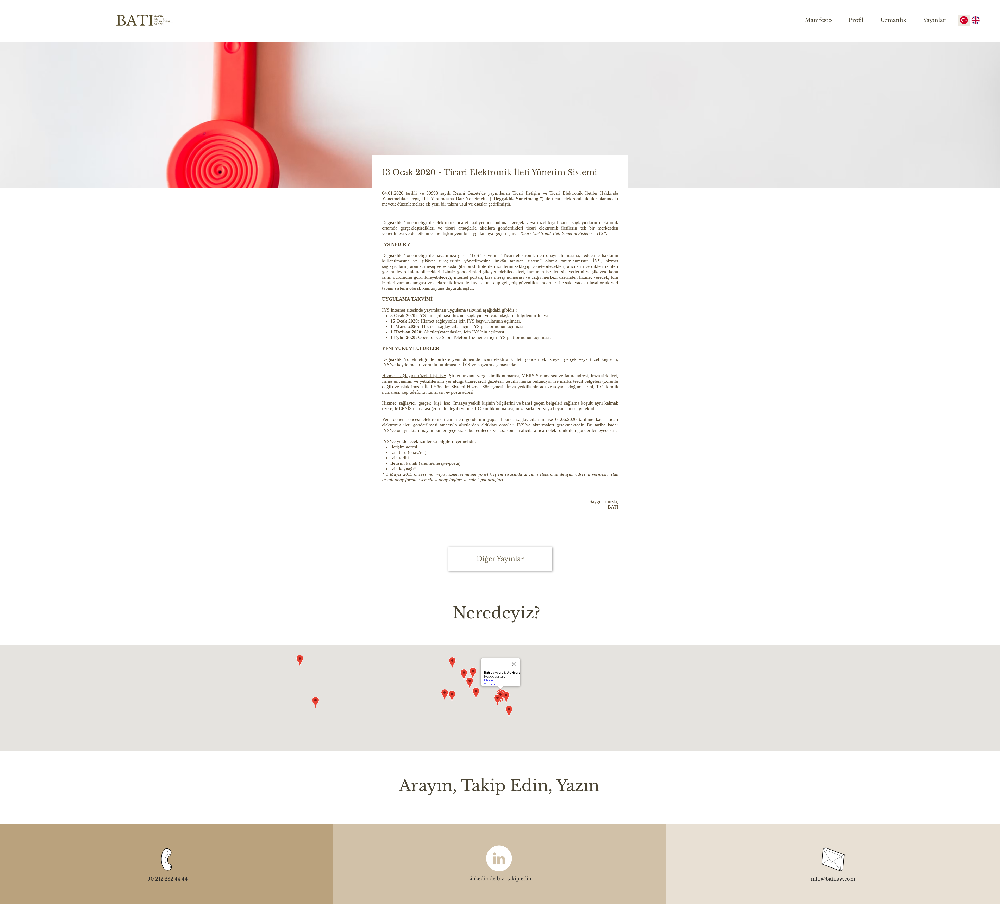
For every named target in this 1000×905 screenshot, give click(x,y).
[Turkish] (964, 20)
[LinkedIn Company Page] (499, 858)
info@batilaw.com (833, 879)
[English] (976, 20)
